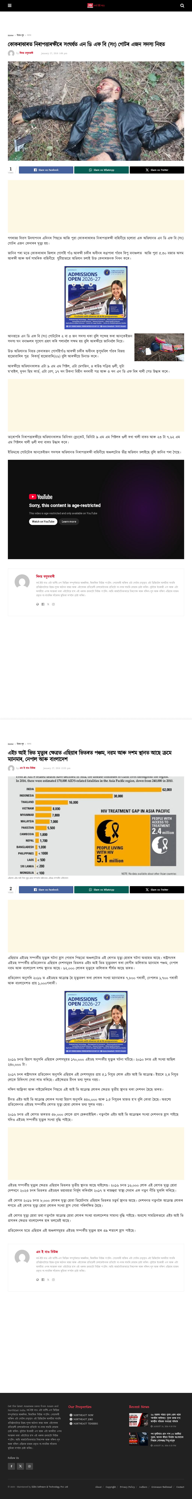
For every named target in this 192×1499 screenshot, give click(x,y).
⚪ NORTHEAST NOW (81, 1415)
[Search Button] (182, 5)
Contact (180, 1487)
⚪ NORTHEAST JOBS (81, 1419)
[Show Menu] (9, 5)
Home (11, 35)
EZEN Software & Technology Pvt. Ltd (50, 1486)
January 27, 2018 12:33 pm (56, 768)
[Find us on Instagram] (29, 1466)
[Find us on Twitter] (20, 1466)
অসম (29, 35)
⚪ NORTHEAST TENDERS (83, 1424)
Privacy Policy (127, 1487)
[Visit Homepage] (95, 6)
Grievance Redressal (162, 1487)
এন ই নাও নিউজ (27, 768)
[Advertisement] (96, 22)
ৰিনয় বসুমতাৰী (26, 53)
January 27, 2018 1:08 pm (54, 53)
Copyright (111, 1487)
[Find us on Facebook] (11, 1466)
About (98, 1487)
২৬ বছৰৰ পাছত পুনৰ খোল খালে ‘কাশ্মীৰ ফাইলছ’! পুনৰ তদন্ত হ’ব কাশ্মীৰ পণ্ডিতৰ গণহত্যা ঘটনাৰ (166, 1418)
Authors (143, 1487)
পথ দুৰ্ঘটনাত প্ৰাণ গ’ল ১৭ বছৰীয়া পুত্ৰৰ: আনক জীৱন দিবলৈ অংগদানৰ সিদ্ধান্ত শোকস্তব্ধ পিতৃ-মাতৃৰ (167, 1437)
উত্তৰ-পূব (20, 35)
